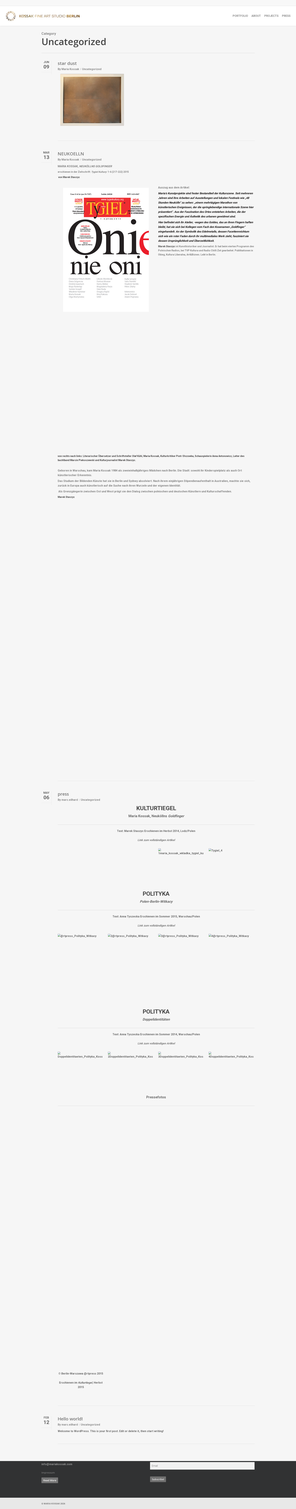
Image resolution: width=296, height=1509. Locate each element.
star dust (67, 63)
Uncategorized (91, 69)
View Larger (180, 860)
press (63, 794)
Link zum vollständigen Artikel (156, 840)
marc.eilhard (69, 799)
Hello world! (70, 1419)
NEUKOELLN (71, 154)
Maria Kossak (70, 69)
